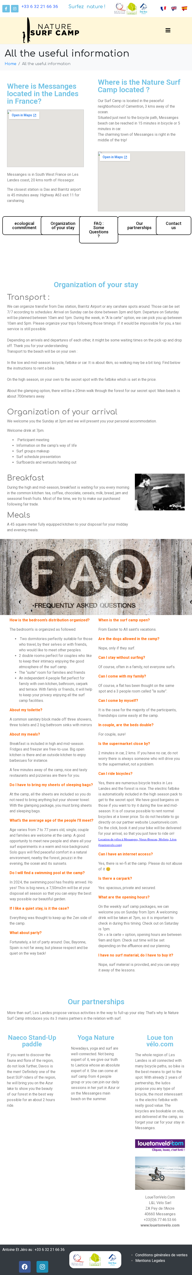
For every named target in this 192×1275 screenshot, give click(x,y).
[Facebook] (25, 1267)
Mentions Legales (150, 1260)
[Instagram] (14, 8)
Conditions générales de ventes (161, 1255)
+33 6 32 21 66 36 (39, 6)
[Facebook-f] (6, 8)
